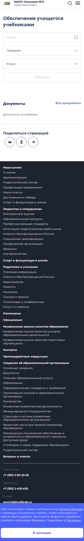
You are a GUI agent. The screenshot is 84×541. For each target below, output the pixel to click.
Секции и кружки (16, 297)
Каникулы (10, 292)
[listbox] (42, 51)
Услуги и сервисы (16, 307)
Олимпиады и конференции (23, 302)
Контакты (10, 350)
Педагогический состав (20, 182)
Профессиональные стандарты (25, 224)
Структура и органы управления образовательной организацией (26, 418)
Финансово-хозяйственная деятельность (32, 406)
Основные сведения (18, 368)
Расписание (12, 313)
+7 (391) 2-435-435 (15, 488)
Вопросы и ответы (16, 456)
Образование (13, 383)
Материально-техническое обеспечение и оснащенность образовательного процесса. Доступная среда (34, 436)
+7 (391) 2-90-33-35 (16, 475)
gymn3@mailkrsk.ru (17, 502)
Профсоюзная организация (23, 244)
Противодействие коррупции (25, 356)
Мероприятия (13, 282)
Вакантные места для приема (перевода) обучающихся (32, 426)
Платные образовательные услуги (28, 378)
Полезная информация (20, 272)
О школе (9, 172)
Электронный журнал (19, 214)
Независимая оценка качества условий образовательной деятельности (31, 333)
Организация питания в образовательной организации (33, 394)
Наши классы (12, 192)
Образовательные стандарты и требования (34, 388)
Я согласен (42, 533)
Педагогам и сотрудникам (22, 209)
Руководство (12, 401)
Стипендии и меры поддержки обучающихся (36, 445)
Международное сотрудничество (27, 411)
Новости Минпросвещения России (28, 234)
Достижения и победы (19, 197)
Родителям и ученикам (20, 267)
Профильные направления (22, 187)
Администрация (15, 177)
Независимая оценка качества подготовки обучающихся (34, 341)
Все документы (68, 103)
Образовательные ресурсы (23, 219)
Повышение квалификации (23, 239)
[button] (70, 3)
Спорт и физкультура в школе (24, 202)
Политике (73, 520)
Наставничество (15, 254)
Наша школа (12, 167)
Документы (11, 373)
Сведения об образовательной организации (36, 363)
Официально (12, 320)
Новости (9, 287)
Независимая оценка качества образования (35, 326)
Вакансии (10, 249)
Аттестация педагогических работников (32, 229)
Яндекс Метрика (71, 509)
